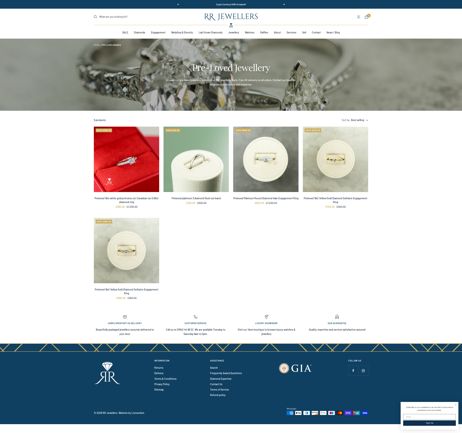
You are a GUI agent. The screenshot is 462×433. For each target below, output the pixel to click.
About (277, 32)
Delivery (159, 373)
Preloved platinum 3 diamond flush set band (196, 198)
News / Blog (333, 32)
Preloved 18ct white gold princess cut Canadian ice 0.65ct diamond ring (126, 200)
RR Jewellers (110, 412)
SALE (125, 32)
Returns (158, 367)
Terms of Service (219, 389)
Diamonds (139, 32)
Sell (304, 32)
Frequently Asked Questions (226, 373)
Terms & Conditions (165, 378)
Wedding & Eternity (182, 32)
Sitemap (159, 389)
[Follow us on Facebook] (353, 371)
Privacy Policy (162, 384)
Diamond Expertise (221, 378)
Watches (249, 32)
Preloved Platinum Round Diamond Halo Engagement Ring (265, 198)
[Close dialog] (455, 404)
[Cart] (366, 17)
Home (96, 45)
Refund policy (218, 395)
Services (291, 32)
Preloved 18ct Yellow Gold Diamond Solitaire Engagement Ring (335, 200)
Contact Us (216, 384)
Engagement (158, 32)
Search (214, 367)
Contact (316, 32)
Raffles (264, 32)
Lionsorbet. (138, 412)
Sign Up (429, 423)
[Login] (358, 16)
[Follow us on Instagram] (363, 371)
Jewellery (233, 32)
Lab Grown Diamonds (211, 32)
